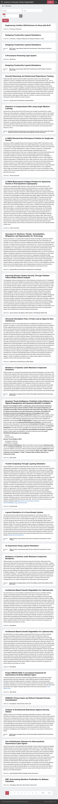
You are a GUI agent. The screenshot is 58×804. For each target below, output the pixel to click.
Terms (45, 801)
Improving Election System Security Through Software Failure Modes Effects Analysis (27, 276)
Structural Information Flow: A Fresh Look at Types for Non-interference (29, 320)
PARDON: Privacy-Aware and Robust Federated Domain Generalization (27, 699)
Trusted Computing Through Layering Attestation (25, 464)
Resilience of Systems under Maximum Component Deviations (26, 369)
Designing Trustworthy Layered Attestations (23, 35)
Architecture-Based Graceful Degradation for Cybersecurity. (29, 631)
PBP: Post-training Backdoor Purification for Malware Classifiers (26, 780)
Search (5, 10)
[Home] (3, 6)
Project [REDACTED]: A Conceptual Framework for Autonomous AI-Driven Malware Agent (25, 674)
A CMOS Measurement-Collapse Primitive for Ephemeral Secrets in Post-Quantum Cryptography (28, 183)
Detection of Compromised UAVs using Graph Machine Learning (27, 107)
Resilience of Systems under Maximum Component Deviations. (26, 557)
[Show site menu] (2, 2)
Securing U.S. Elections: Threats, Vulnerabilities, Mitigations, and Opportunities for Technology (25, 235)
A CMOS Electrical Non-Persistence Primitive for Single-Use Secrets (29, 139)
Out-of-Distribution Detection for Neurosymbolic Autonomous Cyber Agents (24, 742)
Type (4, 14)
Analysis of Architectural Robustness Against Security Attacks (27, 711)
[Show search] (56, 2)
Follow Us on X (52, 801)
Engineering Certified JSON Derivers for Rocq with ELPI (28, 25)
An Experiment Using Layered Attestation (22, 546)
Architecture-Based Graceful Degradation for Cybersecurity (29, 590)
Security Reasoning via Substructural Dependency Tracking (29, 76)
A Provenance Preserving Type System (20, 56)
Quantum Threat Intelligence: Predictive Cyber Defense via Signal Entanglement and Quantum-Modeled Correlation (29, 402)
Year (25, 10)
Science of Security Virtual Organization (19, 2)
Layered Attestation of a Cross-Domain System (24, 512)
